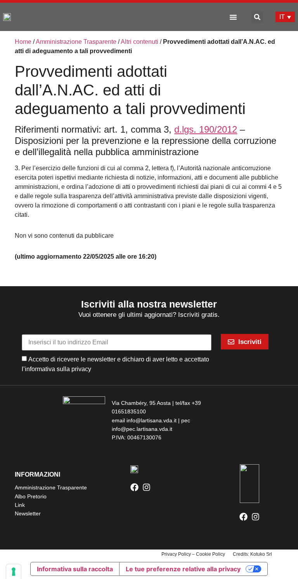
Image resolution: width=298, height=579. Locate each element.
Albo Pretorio (31, 496)
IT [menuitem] (282, 17)
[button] (233, 17)
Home (23, 41)
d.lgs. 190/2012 (205, 129)
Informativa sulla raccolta (75, 569)
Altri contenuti (139, 41)
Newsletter (28, 513)
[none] (285, 17)
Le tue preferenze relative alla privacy (183, 569)
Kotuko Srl (261, 554)
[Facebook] (134, 487)
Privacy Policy (176, 554)
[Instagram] (146, 487)
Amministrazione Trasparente (76, 41)
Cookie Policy (210, 554)
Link (20, 505)
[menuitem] (285, 17)
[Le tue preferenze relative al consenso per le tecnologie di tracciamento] (13, 571)
